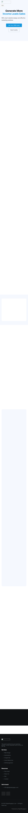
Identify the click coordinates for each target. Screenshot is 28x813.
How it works (14, 30)
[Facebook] (3, 794)
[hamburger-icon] (2, 5)
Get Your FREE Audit (14, 25)
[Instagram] (8, 794)
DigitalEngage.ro (22, 809)
